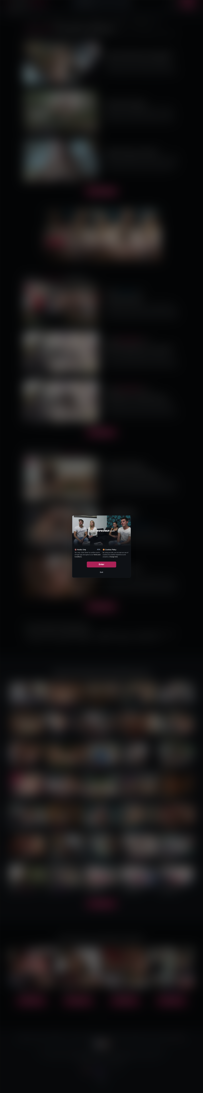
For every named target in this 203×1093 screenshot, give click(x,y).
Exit (101, 572)
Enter (101, 564)
